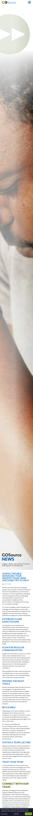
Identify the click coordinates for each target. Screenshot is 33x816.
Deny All (16, 813)
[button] (29, 2)
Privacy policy (4, 813)
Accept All (28, 813)
